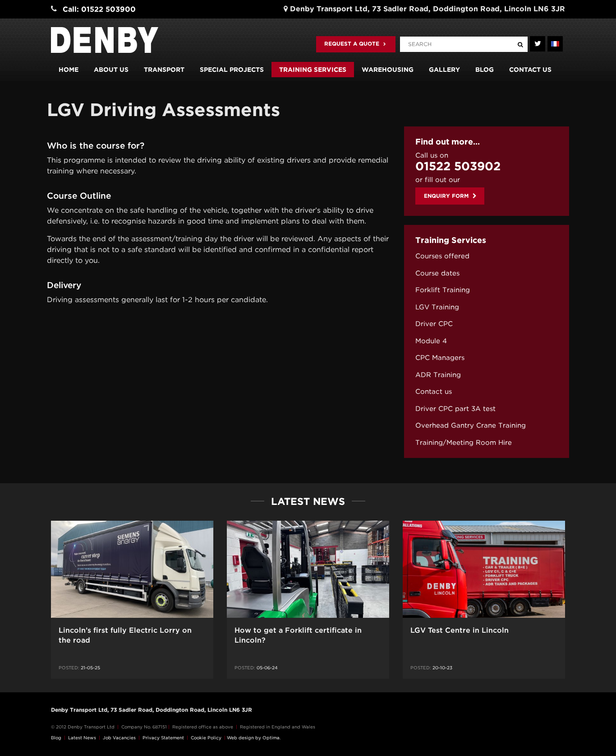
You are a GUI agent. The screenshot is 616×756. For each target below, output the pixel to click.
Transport (164, 69)
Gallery (444, 69)
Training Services (312, 69)
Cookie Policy (206, 737)
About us (111, 69)
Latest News (82, 737)
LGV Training (437, 307)
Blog (484, 69)
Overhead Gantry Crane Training (470, 425)
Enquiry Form (447, 195)
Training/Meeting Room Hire (463, 443)
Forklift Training (442, 290)
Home (68, 69)
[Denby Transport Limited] (104, 40)
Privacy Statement (163, 737)
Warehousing (388, 69)
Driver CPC (434, 324)
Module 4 (431, 341)
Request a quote (352, 43)
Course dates (437, 273)
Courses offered (442, 256)
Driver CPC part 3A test (455, 409)
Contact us (530, 69)
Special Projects (232, 69)
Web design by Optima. (253, 737)
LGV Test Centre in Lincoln (459, 630)
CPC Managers (439, 358)
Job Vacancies (119, 737)
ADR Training (438, 375)
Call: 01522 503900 (99, 9)
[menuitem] (486, 256)
